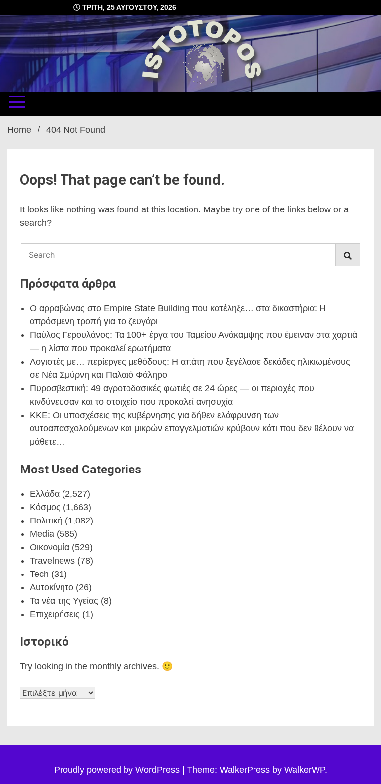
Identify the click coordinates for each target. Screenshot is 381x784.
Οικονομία (49, 547)
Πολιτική (46, 520)
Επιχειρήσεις (55, 614)
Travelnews (52, 561)
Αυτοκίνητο (51, 587)
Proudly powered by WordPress (118, 770)
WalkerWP (304, 770)
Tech (39, 574)
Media (42, 534)
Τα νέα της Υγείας (64, 601)
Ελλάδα (45, 494)
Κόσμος (45, 507)
